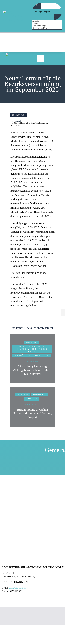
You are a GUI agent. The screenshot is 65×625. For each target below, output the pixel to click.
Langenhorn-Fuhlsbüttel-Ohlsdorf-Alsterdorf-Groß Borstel (32, 349)
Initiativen (18, 115)
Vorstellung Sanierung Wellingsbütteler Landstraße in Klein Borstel (32, 370)
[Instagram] (58, 45)
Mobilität (19, 355)
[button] (40, 58)
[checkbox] (48, 21)
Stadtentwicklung (39, 355)
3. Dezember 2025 (31, 404)
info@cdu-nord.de (17, 588)
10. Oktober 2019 (32, 361)
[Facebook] (50, 45)
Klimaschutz (40, 394)
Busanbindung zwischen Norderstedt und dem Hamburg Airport (32, 413)
